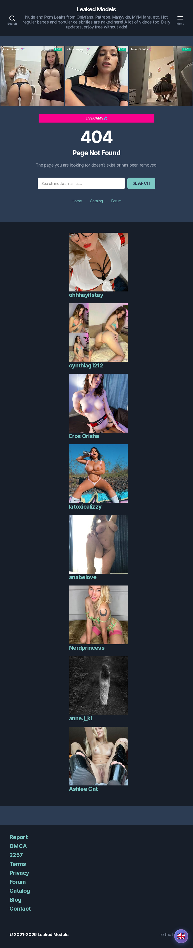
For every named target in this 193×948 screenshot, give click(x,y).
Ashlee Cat (83, 788)
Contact (20, 908)
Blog (15, 899)
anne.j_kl (80, 718)
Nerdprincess (87, 647)
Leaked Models (96, 9)
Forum (116, 201)
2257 (16, 855)
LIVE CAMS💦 (96, 118)
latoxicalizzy (85, 506)
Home (77, 201)
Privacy (19, 872)
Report (18, 837)
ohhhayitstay (86, 294)
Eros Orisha (84, 436)
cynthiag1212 (86, 365)
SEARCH (141, 183)
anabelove (82, 577)
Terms (17, 863)
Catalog (96, 201)
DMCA (18, 846)
